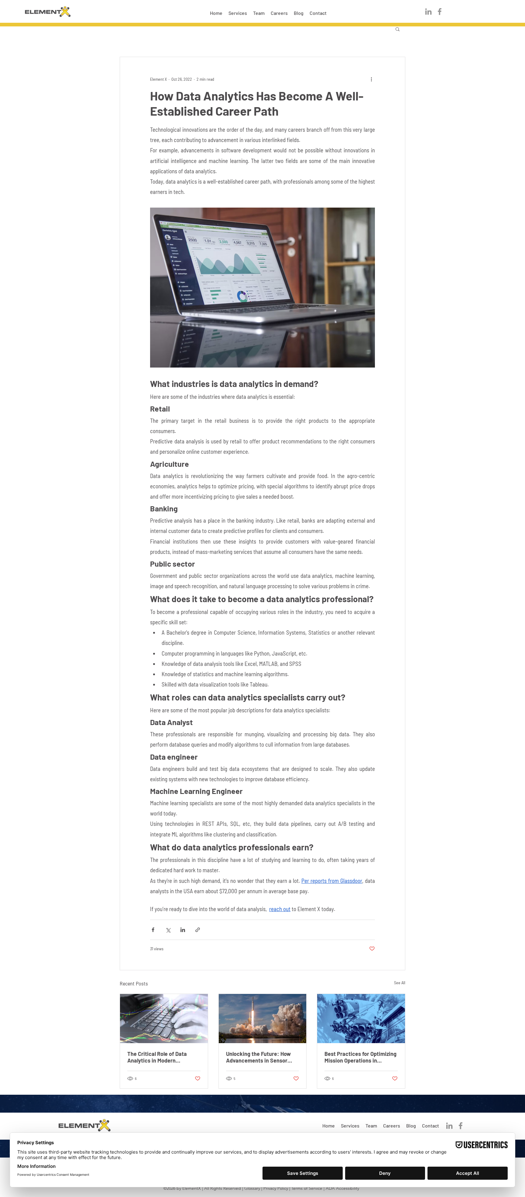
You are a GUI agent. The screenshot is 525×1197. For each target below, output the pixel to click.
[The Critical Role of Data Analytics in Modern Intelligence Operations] (164, 1018)
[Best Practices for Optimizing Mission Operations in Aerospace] (361, 1018)
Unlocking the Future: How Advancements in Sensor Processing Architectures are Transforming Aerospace (262, 1057)
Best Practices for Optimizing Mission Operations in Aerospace (360, 1057)
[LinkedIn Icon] (428, 11)
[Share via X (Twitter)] (168, 930)
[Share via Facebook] (153, 930)
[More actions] (371, 79)
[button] (397, 28)
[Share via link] (198, 930)
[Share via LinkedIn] (183, 930)
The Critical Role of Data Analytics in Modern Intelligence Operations (157, 1057)
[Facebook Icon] (439, 11)
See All (399, 982)
